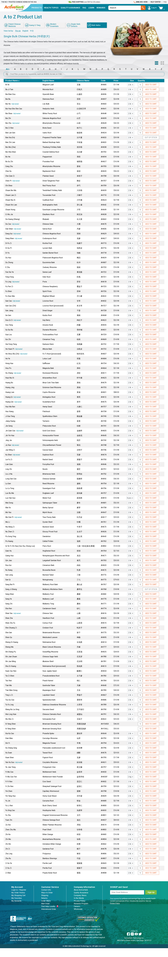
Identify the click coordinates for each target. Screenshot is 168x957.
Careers (77, 906)
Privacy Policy (79, 901)
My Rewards (16, 901)
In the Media (79, 898)
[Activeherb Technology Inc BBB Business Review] (21, 918)
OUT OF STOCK (151, 137)
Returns (44, 898)
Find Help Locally (48, 906)
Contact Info (46, 890)
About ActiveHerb (81, 890)
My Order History (18, 893)
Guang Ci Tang (34, 25)
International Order (48, 909)
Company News (80, 895)
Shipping (44, 895)
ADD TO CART (151, 85)
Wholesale (78, 909)
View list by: (8, 31)
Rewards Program (81, 904)
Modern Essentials (54, 25)
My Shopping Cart (18, 895)
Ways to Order (47, 893)
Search (143, 7)
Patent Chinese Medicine (14, 25)
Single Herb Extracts (75, 25)
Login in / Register (18, 890)
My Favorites (16, 898)
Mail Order (45, 904)
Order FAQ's (46, 901)
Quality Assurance (81, 893)
